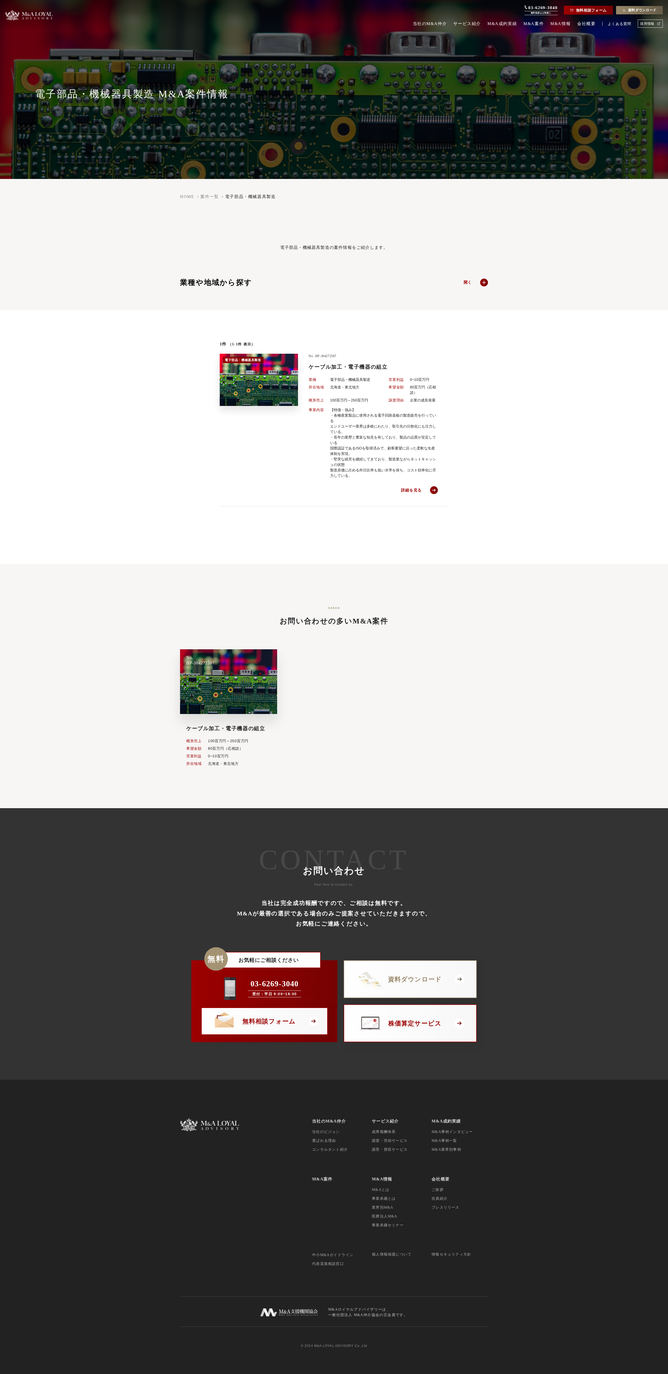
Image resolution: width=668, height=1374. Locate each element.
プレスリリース (445, 1207)
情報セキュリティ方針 (451, 1254)
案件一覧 (209, 196)
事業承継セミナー (388, 1225)
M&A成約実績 (502, 24)
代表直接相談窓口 (328, 1264)
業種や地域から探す (326, 282)
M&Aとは (380, 1190)
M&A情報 (560, 24)
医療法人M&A (384, 1216)
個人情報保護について (391, 1254)
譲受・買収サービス (390, 1149)
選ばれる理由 (324, 1141)
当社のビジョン (326, 1132)
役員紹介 (440, 1199)
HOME (187, 196)
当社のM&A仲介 (430, 24)
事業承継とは (384, 1199)
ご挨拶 (438, 1190)
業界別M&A (382, 1207)
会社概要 (586, 24)
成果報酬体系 (384, 1132)
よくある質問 (619, 24)
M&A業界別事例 (446, 1149)
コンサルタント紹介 (330, 1149)
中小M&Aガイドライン (332, 1255)
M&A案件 (533, 24)
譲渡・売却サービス (390, 1141)
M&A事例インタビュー (452, 1132)
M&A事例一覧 (444, 1141)
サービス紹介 (467, 24)
